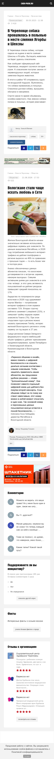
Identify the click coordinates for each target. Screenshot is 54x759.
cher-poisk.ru (27, 3)
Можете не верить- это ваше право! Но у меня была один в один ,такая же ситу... (30, 503)
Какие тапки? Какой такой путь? (29, 549)
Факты (12, 614)
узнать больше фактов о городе (27, 629)
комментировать (16, 142)
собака (33, 136)
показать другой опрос (27, 598)
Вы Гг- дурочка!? (24, 515)
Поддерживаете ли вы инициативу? (22, 567)
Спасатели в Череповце (18, 136)
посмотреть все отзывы (27, 719)
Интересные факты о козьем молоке (25, 621)
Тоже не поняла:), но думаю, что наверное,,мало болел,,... (30, 538)
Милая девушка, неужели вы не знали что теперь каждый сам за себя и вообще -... (30, 526)
